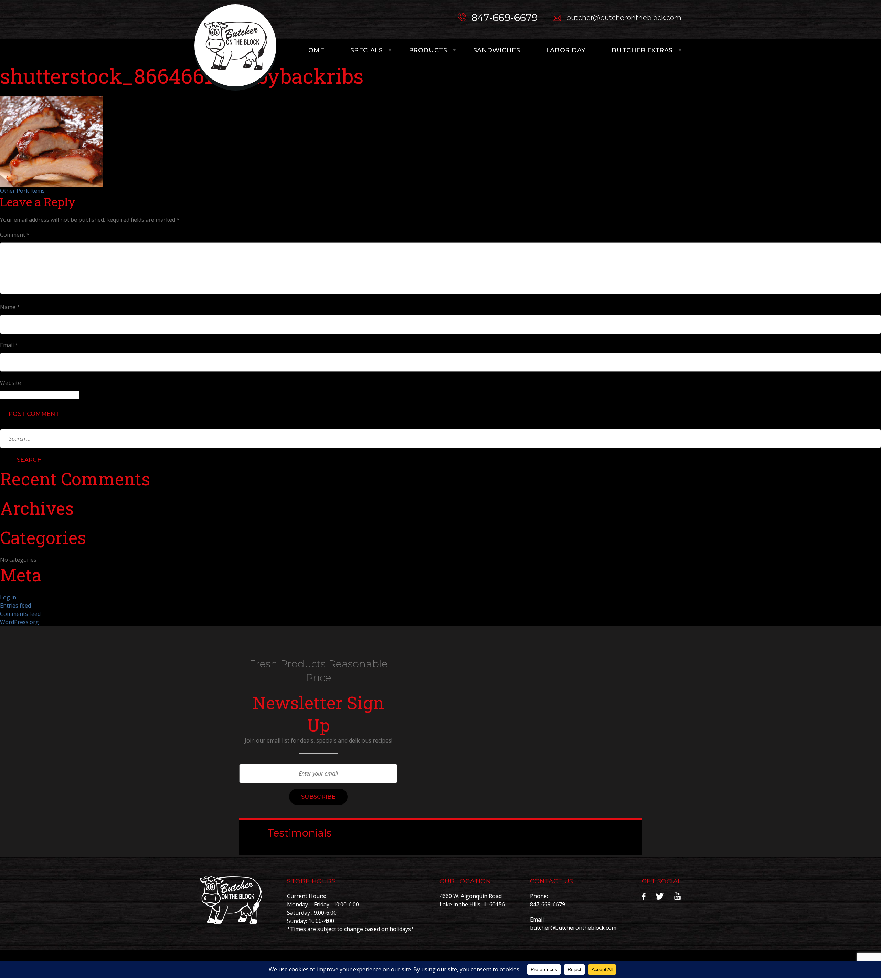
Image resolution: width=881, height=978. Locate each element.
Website (10, 383)
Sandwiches (496, 50)
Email (9, 345)
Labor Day (566, 50)
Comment (15, 235)
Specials (366, 50)
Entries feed (15, 605)
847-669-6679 (504, 17)
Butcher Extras (642, 50)
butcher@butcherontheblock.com (623, 17)
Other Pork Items (22, 190)
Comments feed (20, 614)
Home (313, 50)
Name (10, 307)
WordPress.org (19, 622)
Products (428, 50)
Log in (8, 597)
